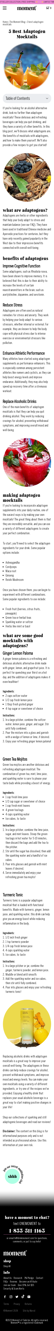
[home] (27, 9)
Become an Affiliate (28, 1281)
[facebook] (4, 1297)
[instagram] (11, 1297)
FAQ (32, 225)
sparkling (32, 1117)
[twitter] (17, 1297)
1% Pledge (29, 1278)
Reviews (13, 1281)
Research (18, 1278)
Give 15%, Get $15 (26, 1285)
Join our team (9, 1285)
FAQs (5, 1281)
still (44, 1117)
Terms (6, 1304)
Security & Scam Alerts (13, 1288)
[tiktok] (23, 1297)
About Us (7, 1278)
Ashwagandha (13, 562)
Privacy (17, 1304)
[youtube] (29, 1297)
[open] (5, 8)
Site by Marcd (29, 1310)
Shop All (7, 1266)
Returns (28, 1304)
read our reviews (41, 1122)
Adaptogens (9, 310)
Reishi (9, 580)
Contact (39, 1278)
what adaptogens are (39, 131)
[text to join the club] (13, 1174)
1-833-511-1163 (27, 1231)
